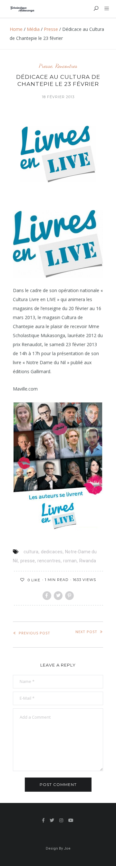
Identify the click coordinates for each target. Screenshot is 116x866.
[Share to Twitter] (58, 595)
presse (27, 560)
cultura (31, 551)
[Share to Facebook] (47, 595)
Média (33, 29)
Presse (51, 29)
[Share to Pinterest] (69, 595)
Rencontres (66, 65)
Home (16, 29)
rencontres (49, 560)
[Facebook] (43, 820)
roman (70, 560)
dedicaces (52, 551)
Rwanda (87, 560)
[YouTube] (71, 820)
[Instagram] (61, 820)
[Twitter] (52, 820)
